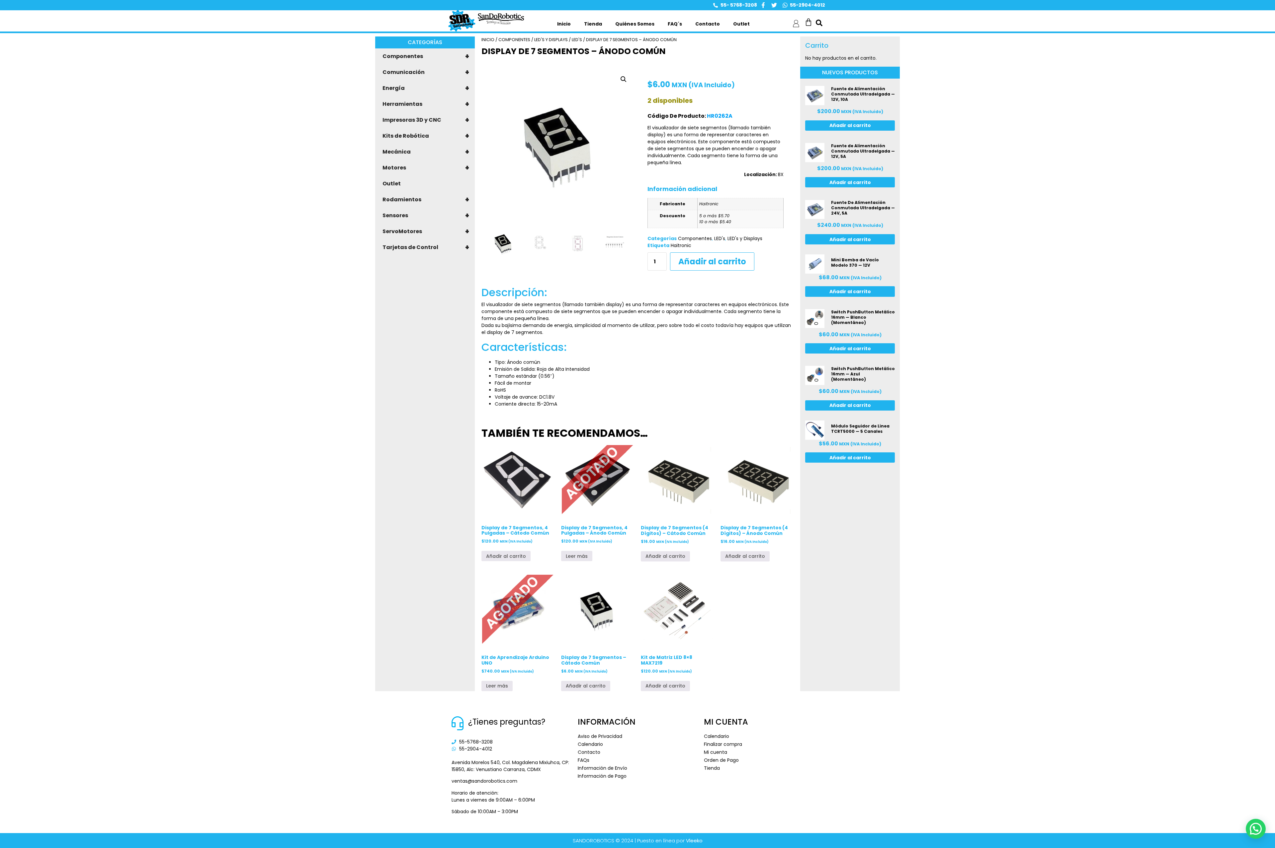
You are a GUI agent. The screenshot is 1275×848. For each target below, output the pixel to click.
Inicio (564, 24)
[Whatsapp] (785, 5)
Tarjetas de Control (425, 247)
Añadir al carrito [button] (506, 556)
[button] (624, 79)
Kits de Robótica (425, 136)
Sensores (425, 215)
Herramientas (425, 104)
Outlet (741, 24)
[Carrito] (808, 22)
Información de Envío (602, 768)
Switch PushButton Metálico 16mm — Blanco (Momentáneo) (863, 317)
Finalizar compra (723, 744)
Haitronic (681, 245)
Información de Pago (602, 776)
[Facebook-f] (763, 5)
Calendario (590, 744)
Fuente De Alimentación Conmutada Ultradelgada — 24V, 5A (863, 208)
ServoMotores (425, 231)
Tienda (593, 24)
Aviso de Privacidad (600, 736)
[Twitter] (774, 5)
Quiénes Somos (634, 24)
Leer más (577, 556)
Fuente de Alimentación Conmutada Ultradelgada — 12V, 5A (863, 151)
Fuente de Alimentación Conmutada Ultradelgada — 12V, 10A (863, 94)
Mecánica (425, 152)
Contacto (707, 24)
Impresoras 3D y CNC (425, 120)
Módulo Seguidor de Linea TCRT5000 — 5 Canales (860, 428)
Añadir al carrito (712, 261)
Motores (425, 167)
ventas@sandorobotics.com (484, 781)
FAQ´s (675, 24)
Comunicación (425, 72)
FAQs (583, 760)
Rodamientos (425, 199)
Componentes (425, 56)
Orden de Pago (721, 760)
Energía (425, 88)
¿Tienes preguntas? (506, 721)
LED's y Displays (551, 39)
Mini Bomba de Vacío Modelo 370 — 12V (855, 262)
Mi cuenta (715, 752)
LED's (577, 39)
